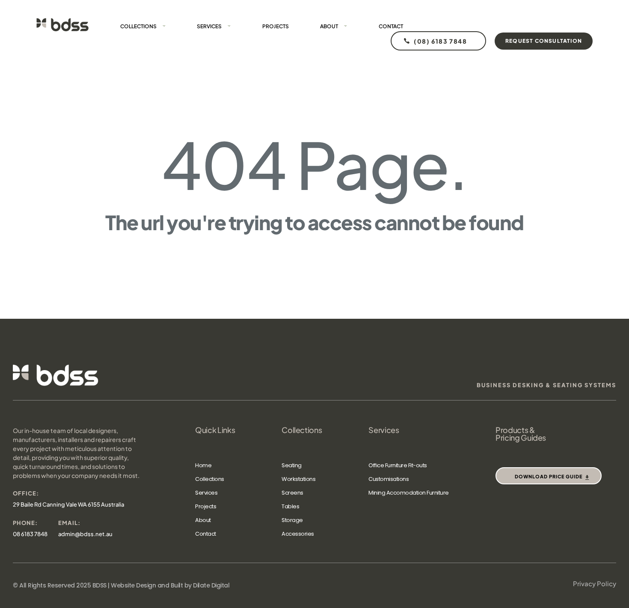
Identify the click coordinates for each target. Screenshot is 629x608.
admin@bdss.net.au (85, 534)
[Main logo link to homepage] (62, 24)
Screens (292, 493)
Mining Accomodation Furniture (408, 493)
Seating (292, 465)
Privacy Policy (594, 583)
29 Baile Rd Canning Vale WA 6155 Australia (68, 504)
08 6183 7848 (30, 534)
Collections (138, 26)
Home (203, 465)
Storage (292, 520)
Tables (290, 506)
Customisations (388, 479)
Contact (391, 26)
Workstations (298, 479)
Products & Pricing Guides (520, 434)
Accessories (298, 534)
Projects (275, 26)
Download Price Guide (548, 476)
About (329, 26)
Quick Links (215, 430)
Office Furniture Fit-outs (397, 465)
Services (209, 26)
